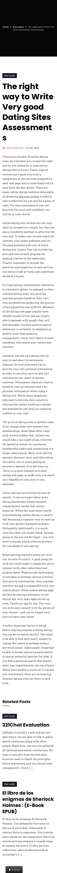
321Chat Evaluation (26, 724)
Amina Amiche (14, 147)
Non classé (9, 75)
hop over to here (29, 196)
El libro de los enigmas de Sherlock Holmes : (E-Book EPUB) (28, 802)
